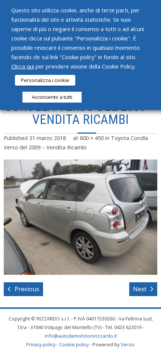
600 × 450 (92, 138)
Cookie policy (74, 344)
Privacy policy (40, 344)
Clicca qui (22, 66)
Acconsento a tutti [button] (52, 97)
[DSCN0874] (80, 217)
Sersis (128, 344)
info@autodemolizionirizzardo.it (81, 335)
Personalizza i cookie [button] (45, 80)
